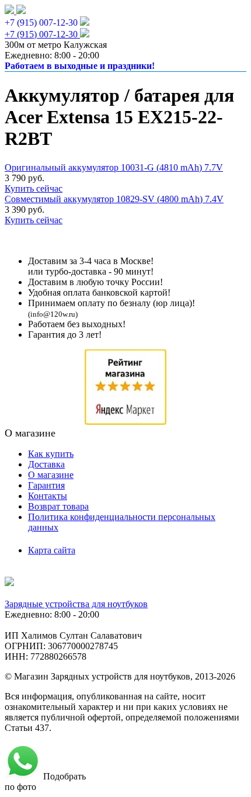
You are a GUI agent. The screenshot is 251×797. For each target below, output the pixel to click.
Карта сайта (51, 550)
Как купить (51, 454)
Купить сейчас (33, 188)
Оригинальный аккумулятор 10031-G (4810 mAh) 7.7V (114, 167)
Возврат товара (58, 506)
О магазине (51, 475)
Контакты (47, 496)
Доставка (46, 464)
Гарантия (46, 485)
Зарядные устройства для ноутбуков (76, 604)
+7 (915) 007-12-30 (41, 22)
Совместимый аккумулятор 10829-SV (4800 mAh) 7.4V (114, 199)
